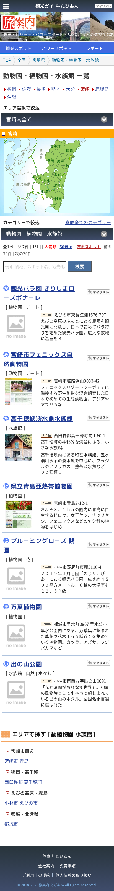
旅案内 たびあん (57, 856)
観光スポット (19, 48)
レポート (94, 48)
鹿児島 (102, 88)
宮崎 (85, 88)
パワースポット (57, 48)
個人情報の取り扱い (74, 875)
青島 (23, 761)
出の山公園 (26, 664)
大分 (70, 88)
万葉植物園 (26, 607)
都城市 (11, 823)
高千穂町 (33, 781)
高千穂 (55, 146)
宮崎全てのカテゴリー (88, 222)
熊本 (55, 88)
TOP (7, 60)
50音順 (66, 246)
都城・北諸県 (24, 813)
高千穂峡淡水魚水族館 (42, 418)
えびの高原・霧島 (29, 793)
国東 (69, 150)
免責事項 (68, 866)
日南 (58, 198)
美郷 (60, 161)
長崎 (41, 88)
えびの (37, 177)
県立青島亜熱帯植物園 (42, 486)
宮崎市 (59, 185)
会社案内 (46, 866)
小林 (46, 180)
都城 (44, 191)
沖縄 (11, 96)
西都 (57, 174)
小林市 (11, 802)
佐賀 (26, 88)
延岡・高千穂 (24, 772)
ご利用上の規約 (36, 875)
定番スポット (89, 246)
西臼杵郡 (13, 781)
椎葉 (50, 159)
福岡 (11, 88)
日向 (66, 164)
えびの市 (28, 802)
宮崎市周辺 (22, 751)
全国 (21, 60)
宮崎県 (38, 60)
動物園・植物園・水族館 (75, 60)
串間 (52, 205)
